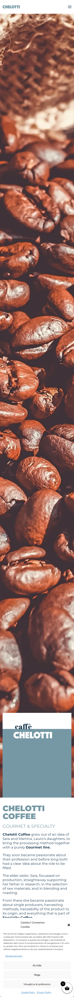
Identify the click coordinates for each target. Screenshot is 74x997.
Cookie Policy (28, 992)
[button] (69, 924)
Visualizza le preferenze (37, 984)
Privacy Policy (44, 992)
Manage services (13, 956)
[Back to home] (11, 7)
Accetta (37, 965)
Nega (37, 974)
